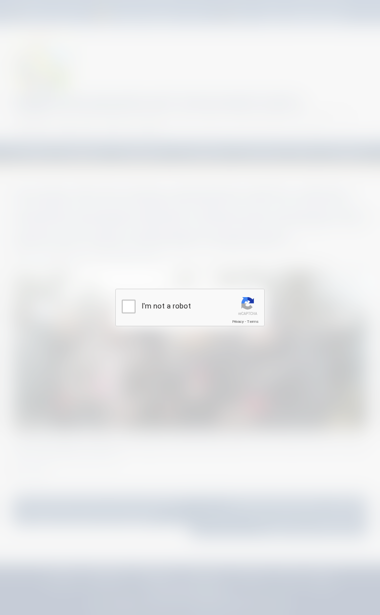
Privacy (238, 321)
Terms (253, 321)
